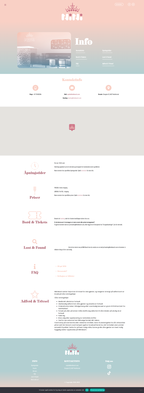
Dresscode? (62, 271)
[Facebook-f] (129, 4)
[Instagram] (133, 4)
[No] (141, 390)
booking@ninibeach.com (74, 98)
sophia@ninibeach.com (73, 94)
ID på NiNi (61, 266)
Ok (87, 390)
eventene (84, 171)
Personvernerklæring (97, 390)
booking (62, 219)
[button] (90, 266)
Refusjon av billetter (65, 276)
